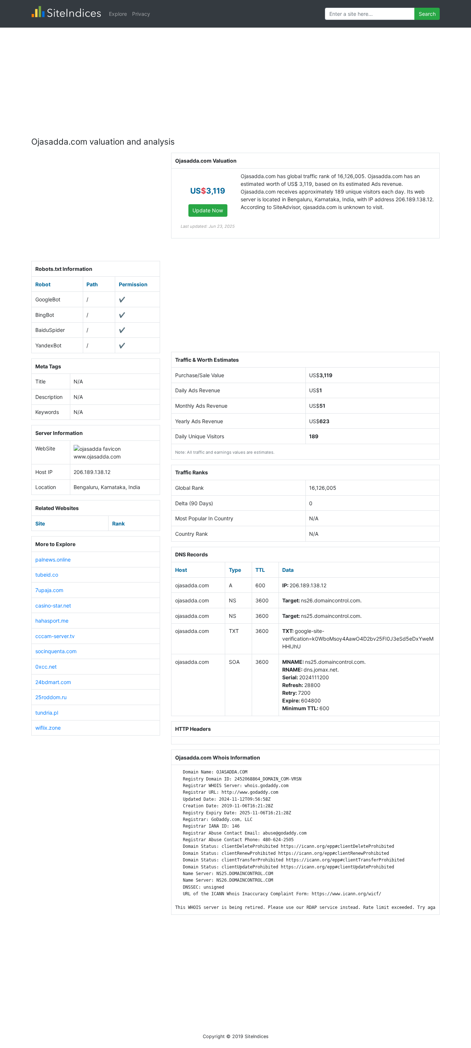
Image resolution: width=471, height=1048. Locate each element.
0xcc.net (46, 666)
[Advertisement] (235, 79)
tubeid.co (46, 574)
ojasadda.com (104, 456)
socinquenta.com (56, 651)
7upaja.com (49, 590)
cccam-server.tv (55, 636)
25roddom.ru (51, 697)
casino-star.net (53, 605)
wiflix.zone (48, 728)
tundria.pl (46, 712)
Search (427, 14)
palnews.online (53, 559)
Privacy (141, 14)
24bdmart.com (53, 682)
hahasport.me (51, 620)
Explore (118, 14)
